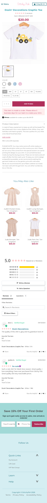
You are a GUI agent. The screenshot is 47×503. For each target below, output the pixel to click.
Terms (8, 495)
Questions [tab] (20, 296)
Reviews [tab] (6, 296)
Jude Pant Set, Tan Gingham (35, 241)
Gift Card (12, 464)
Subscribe (38, 424)
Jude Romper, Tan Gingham (12, 241)
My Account (13, 460)
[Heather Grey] (9, 84)
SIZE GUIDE (6, 137)
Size (3, 88)
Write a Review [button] (24, 283)
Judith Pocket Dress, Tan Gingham (12, 210)
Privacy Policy (18, 495)
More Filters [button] (10, 313)
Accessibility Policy (34, 495)
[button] (40, 352)
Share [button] (6, 352)
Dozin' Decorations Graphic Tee (13, 346)
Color (4, 80)
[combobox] (19, 424)
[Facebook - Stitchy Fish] (18, 447)
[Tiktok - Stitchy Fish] (28, 447)
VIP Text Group (14, 467)
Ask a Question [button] (24, 288)
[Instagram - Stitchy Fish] (23, 447)
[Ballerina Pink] (20, 84)
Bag (40, 4)
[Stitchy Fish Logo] (23, 4)
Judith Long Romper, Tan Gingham (35, 210)
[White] (4, 84)
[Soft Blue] (15, 84)
